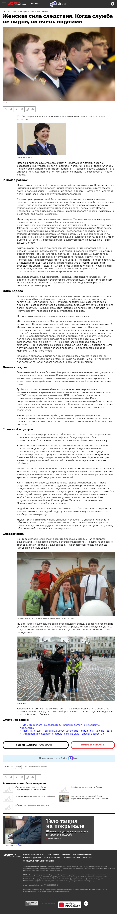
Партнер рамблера (48, 903)
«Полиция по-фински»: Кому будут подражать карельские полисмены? (31, 788)
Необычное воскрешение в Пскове (86, 787)
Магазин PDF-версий (82, 854)
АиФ (5, 102)
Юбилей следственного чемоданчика (32, 805)
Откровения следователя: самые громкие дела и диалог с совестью (63, 733)
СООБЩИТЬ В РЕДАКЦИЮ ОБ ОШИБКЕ (38, 861)
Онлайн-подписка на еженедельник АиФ (41, 858)
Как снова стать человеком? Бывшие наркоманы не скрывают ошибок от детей (89, 797)
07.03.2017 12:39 (9, 11)
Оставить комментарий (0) (93, 745)
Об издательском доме (34, 854)
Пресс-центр (53, 854)
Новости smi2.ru (12, 845)
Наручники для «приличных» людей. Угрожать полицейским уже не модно (67, 730)
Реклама (66, 854)
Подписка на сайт (72, 858)
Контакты (87, 858)
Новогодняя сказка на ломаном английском (35, 796)
